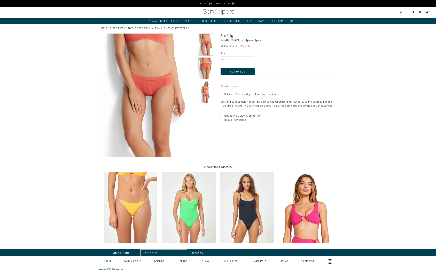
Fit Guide (226, 94)
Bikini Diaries (229, 260)
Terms (284, 260)
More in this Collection (218, 167)
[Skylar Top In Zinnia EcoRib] (305, 242)
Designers (209, 21)
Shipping (159, 260)
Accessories (231, 21)
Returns (182, 260)
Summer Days (255, 21)
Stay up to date (121, 252)
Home (104, 28)
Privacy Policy (259, 260)
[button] (231, 86)
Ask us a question (265, 94)
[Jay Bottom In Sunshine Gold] (130, 242)
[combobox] (391, 12)
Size (223, 53)
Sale (293, 21)
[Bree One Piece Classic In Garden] (189, 242)
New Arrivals (158, 21)
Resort (190, 21)
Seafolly (227, 36)
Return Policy (243, 94)
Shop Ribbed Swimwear (123, 28)
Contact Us (307, 260)
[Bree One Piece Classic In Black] (247, 242)
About (107, 260)
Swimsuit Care (132, 260)
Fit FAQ (204, 260)
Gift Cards (279, 21)
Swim (174, 21)
